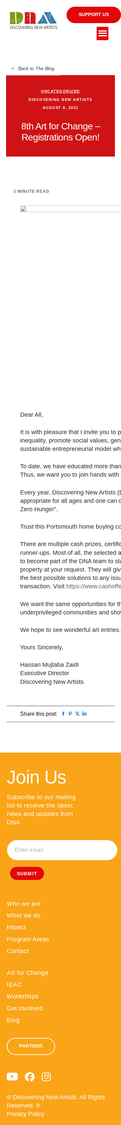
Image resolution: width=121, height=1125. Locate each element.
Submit (27, 873)
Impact (16, 927)
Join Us (36, 777)
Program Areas (28, 939)
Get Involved (25, 1008)
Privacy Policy (25, 1114)
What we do (23, 915)
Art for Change (27, 972)
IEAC (14, 984)
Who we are (24, 903)
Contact (18, 951)
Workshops (23, 996)
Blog (13, 1020)
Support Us (94, 14)
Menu (103, 33)
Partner (31, 1046)
